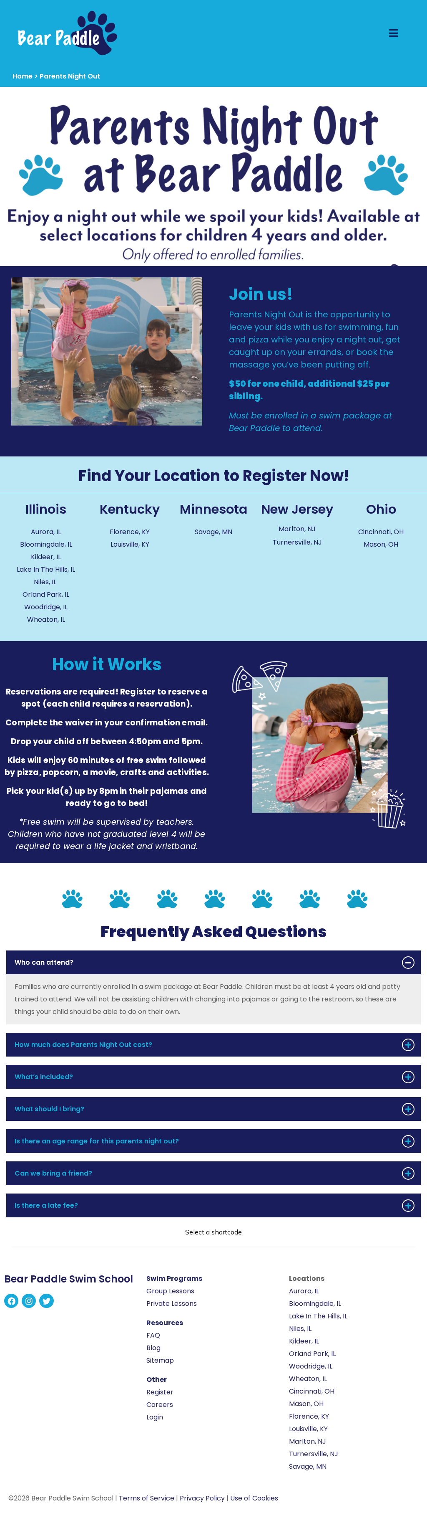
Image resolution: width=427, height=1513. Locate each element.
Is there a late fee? (46, 1205)
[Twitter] (46, 1301)
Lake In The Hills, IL (46, 569)
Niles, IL (46, 582)
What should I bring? (49, 1109)
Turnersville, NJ (297, 542)
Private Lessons (171, 1303)
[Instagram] (29, 1301)
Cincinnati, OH (381, 532)
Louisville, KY (130, 544)
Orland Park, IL (46, 594)
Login (154, 1417)
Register (159, 1392)
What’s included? (44, 1077)
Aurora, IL (46, 532)
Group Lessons (170, 1291)
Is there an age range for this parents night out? (97, 1141)
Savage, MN (213, 532)
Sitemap (160, 1360)
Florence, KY (130, 532)
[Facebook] (11, 1301)
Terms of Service (146, 1498)
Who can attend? (44, 962)
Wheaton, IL (46, 619)
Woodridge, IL (46, 607)
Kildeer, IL (46, 557)
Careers (159, 1404)
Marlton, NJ (297, 529)
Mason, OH (381, 544)
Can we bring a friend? (53, 1173)
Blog (153, 1348)
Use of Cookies (254, 1498)
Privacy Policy (202, 1498)
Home (23, 76)
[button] (213, 962)
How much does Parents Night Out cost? (83, 1044)
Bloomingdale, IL (46, 544)
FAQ (153, 1335)
